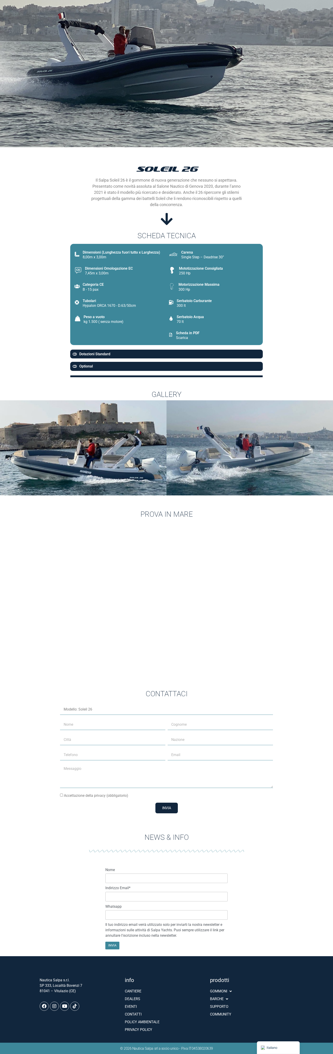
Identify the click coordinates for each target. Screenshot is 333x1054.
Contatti (133, 1014)
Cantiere (133, 991)
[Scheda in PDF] (171, 335)
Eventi (131, 1006)
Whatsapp (113, 906)
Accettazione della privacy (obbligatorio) (96, 795)
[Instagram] (54, 1006)
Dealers (132, 999)
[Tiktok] (74, 1006)
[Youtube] (64, 1006)
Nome (110, 870)
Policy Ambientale (142, 1022)
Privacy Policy (138, 1030)
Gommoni (218, 991)
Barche (217, 999)
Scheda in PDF (188, 333)
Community (220, 1014)
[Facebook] (44, 1006)
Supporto (219, 1006)
